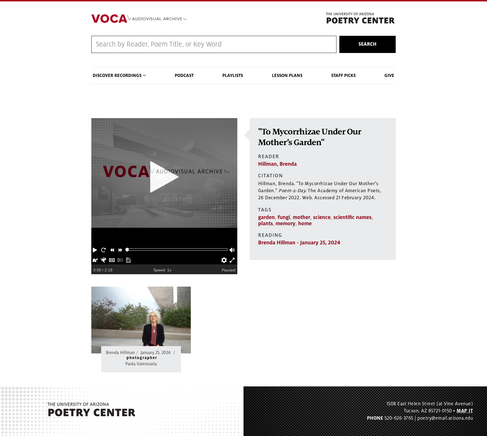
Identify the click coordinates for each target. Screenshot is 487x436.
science (322, 217)
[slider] (127, 249)
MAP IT (465, 410)
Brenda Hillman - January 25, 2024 (299, 242)
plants (265, 223)
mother (301, 217)
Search (367, 44)
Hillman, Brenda (277, 164)
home (305, 223)
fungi (284, 217)
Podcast (184, 75)
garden (266, 217)
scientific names (352, 217)
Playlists (232, 75)
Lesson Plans (287, 75)
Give (389, 75)
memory (285, 223)
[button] (95, 249)
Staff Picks (343, 75)
